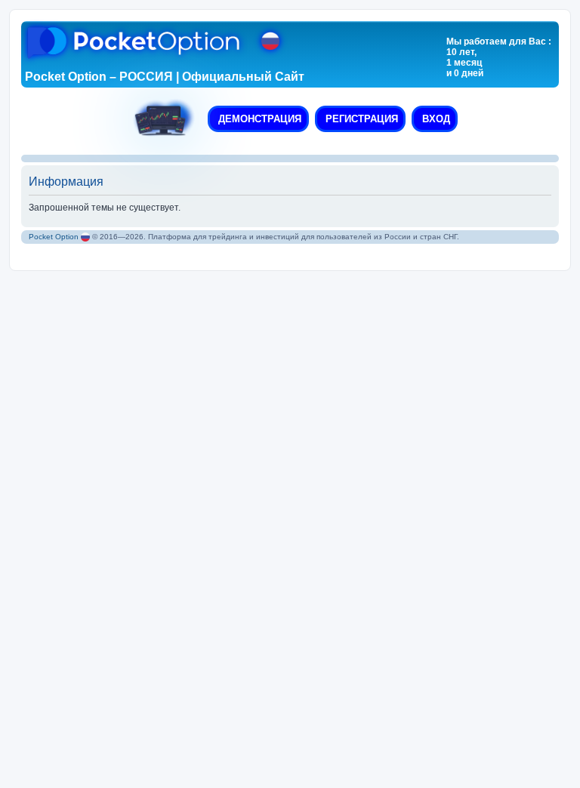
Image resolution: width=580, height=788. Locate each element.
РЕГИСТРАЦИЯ (360, 119)
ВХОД (434, 119)
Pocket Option (54, 236)
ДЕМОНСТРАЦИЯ (258, 119)
